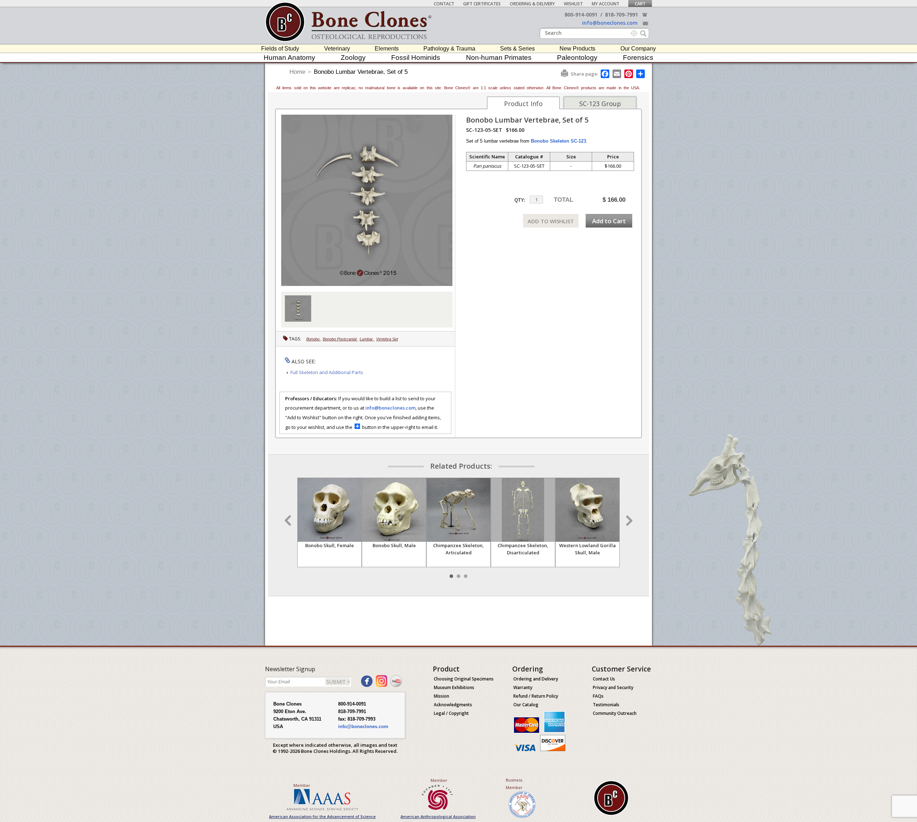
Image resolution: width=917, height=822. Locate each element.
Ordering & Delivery (532, 4)
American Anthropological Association (438, 816)
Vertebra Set (387, 339)
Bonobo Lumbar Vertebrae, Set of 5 (361, 71)
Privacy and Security (613, 687)
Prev (288, 520)
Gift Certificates (482, 4)
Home (297, 71)
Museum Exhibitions (454, 687)
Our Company (638, 49)
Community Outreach (615, 713)
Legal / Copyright (451, 713)
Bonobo (313, 339)
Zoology (353, 57)
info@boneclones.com (610, 22)
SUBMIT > (338, 681)
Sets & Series (517, 49)
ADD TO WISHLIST (551, 221)
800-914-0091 (581, 14)
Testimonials (606, 705)
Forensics (638, 57)
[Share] (641, 74)
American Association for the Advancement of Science (322, 816)
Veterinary (337, 49)
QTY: (519, 200)
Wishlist (573, 4)
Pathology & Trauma (449, 49)
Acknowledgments (453, 705)
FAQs (598, 696)
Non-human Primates (499, 57)
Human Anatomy (289, 57)
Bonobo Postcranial (340, 339)
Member (301, 785)
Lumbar (367, 339)
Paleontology (577, 57)
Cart (640, 4)
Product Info (523, 103)
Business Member (514, 783)
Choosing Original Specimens (464, 679)
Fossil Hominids (415, 57)
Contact (444, 4)
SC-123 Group (600, 103)
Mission (441, 696)
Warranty (522, 687)
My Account (605, 4)
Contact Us (604, 679)
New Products (577, 49)
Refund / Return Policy (535, 696)
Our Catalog (525, 705)
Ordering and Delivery (535, 679)
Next (628, 520)
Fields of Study (280, 49)
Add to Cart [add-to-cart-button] (609, 221)
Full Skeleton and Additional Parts (327, 372)
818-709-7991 (621, 14)
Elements (387, 49)
